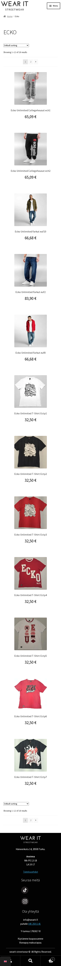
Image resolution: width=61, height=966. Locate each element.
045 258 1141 (34, 923)
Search (30, 961)
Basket (47, 958)
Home (9, 16)
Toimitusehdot (30, 871)
